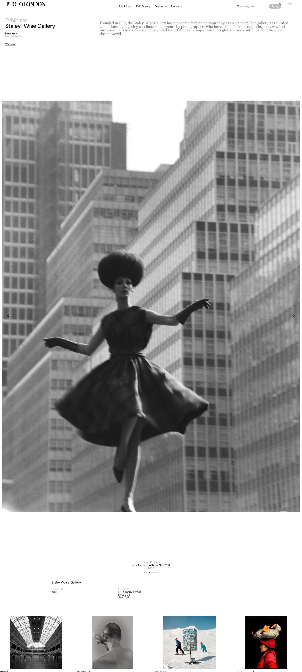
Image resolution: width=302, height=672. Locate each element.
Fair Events (143, 6)
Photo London (25, 5)
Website (10, 44)
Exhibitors (125, 6)
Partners (176, 6)
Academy (160, 6)
